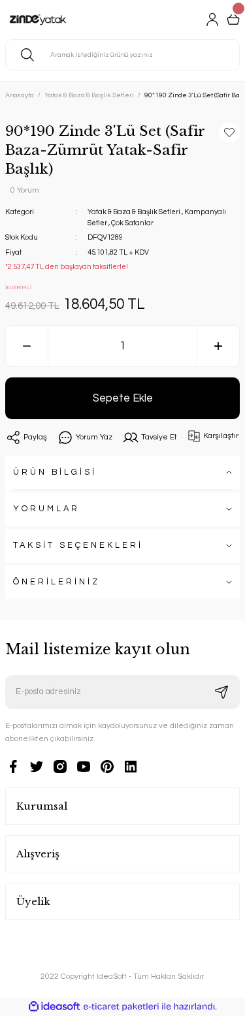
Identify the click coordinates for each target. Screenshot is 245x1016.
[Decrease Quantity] (27, 346)
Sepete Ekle (123, 398)
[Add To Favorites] (229, 132)
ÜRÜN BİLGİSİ (55, 472)
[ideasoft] (54, 1007)
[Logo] (38, 19)
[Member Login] (212, 19)
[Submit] (221, 692)
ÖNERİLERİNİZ (56, 582)
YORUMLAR (46, 509)
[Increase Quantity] (218, 346)
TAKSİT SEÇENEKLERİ (78, 545)
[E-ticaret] (121, 1006)
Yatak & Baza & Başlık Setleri (134, 211)
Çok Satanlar (132, 223)
